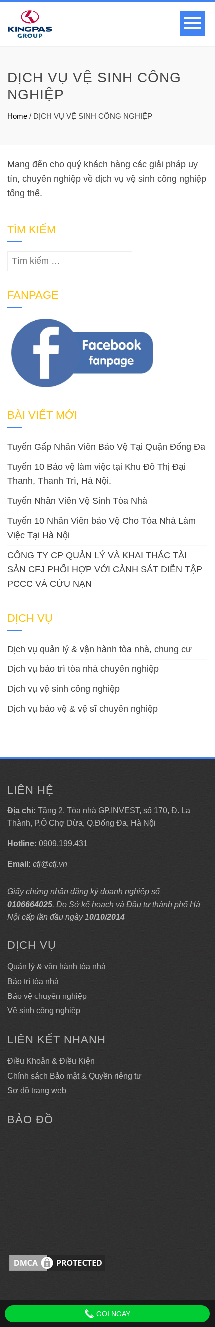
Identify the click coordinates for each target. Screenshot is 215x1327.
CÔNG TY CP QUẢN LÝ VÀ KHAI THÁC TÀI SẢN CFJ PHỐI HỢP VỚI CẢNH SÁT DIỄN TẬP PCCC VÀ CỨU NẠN (105, 569)
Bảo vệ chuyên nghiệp (47, 996)
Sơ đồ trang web (37, 1090)
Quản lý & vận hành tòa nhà (57, 966)
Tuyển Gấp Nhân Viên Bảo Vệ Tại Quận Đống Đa (107, 447)
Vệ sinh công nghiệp (44, 1010)
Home (18, 116)
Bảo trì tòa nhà (33, 981)
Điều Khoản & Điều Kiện (51, 1061)
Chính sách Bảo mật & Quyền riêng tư (75, 1076)
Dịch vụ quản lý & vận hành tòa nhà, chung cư (100, 649)
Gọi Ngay (112, 1314)
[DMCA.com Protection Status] (58, 1262)
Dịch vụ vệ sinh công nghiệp (64, 689)
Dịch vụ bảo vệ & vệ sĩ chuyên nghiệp (83, 709)
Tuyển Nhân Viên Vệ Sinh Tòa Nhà (78, 501)
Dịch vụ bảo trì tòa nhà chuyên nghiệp (83, 669)
